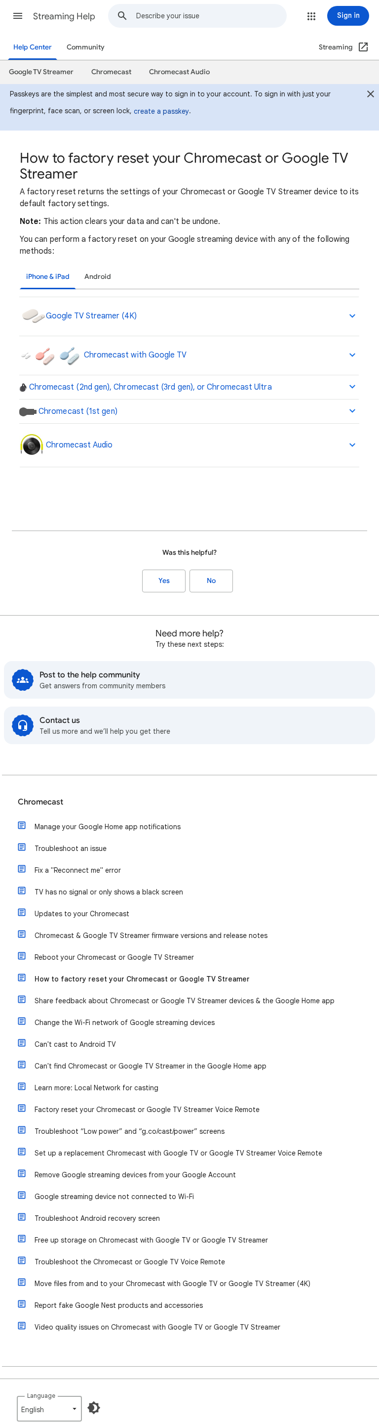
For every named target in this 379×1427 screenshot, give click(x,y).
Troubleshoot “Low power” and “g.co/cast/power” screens (130, 1131)
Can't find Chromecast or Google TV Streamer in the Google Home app (150, 1066)
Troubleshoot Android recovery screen (97, 1218)
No (211, 581)
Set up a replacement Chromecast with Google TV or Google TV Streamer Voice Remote (178, 1153)
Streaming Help (64, 16)
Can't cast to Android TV (75, 1044)
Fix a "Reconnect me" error (78, 870)
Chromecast (40, 802)
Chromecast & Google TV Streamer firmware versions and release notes (151, 935)
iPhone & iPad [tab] (48, 276)
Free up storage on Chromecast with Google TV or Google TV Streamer (151, 1240)
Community (86, 47)
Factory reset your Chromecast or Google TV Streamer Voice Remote (147, 1109)
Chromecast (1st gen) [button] (77, 411)
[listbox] (49, 1409)
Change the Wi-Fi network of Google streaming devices (125, 1022)
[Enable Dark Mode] (94, 1408)
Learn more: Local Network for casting (96, 1087)
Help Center (32, 47)
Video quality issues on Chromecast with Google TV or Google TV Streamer (157, 1327)
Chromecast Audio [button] (78, 445)
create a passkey (161, 111)
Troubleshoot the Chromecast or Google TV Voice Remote (130, 1261)
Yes (164, 581)
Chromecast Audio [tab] (179, 72)
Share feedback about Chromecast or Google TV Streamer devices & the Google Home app (185, 1000)
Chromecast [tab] (111, 72)
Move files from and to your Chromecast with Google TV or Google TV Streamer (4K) (172, 1283)
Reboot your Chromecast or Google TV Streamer (114, 957)
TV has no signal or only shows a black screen (109, 892)
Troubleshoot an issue (71, 848)
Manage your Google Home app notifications (108, 826)
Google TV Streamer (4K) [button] (91, 316)
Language (41, 1395)
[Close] (371, 95)
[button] (18, 16)
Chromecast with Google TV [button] (134, 355)
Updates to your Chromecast (82, 913)
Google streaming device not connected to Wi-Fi (114, 1196)
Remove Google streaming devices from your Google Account (135, 1174)
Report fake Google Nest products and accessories (119, 1305)
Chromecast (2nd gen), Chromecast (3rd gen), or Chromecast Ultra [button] (149, 387)
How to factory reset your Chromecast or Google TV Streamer (142, 979)
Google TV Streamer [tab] (41, 72)
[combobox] (211, 15)
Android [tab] (97, 276)
